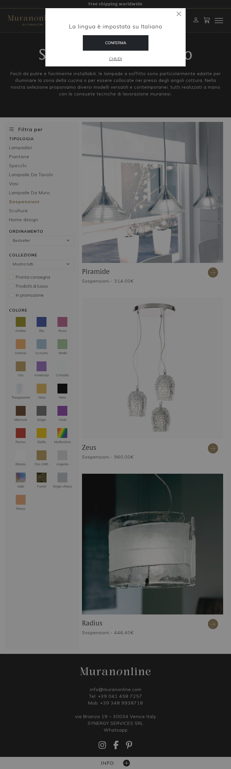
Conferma (115, 42)
